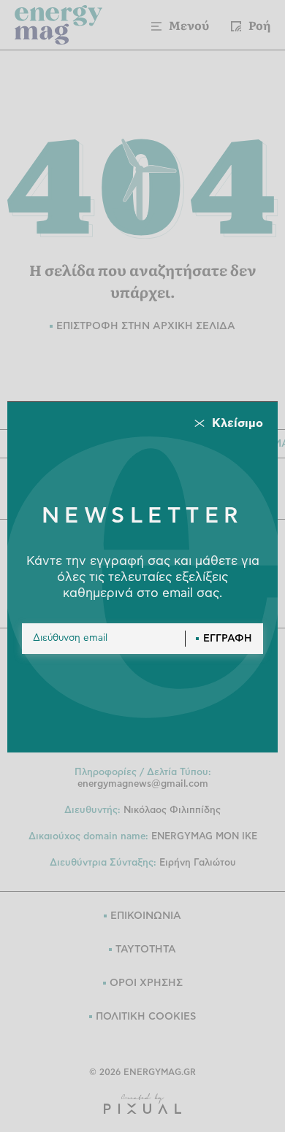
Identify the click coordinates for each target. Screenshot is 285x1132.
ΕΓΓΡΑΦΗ (227, 639)
